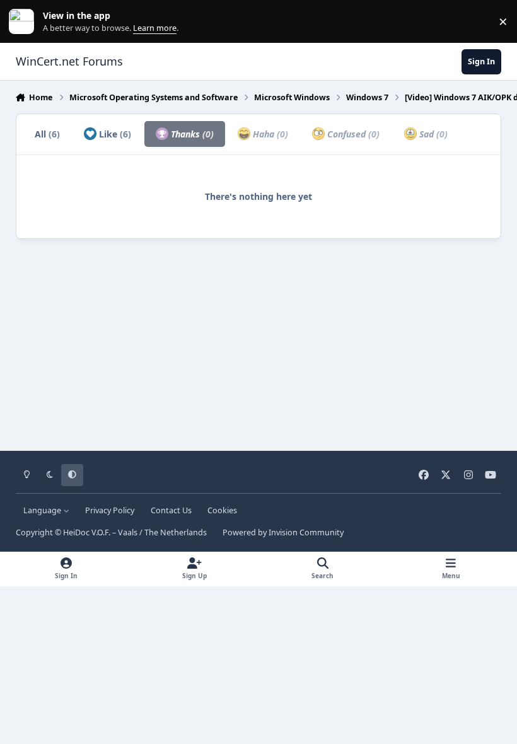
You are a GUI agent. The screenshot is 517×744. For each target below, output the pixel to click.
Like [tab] (113, 134)
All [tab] (47, 134)
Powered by (283, 532)
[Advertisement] (259, 340)
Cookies (222, 510)
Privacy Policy (109, 510)
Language (43, 510)
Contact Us (171, 510)
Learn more (24, 22)
